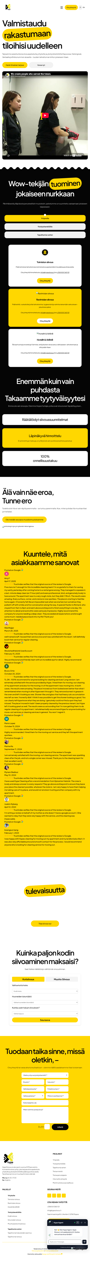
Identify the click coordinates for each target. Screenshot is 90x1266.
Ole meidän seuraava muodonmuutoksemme (24, 519)
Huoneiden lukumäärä (22, 996)
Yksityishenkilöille (45, 226)
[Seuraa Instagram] (54, 1196)
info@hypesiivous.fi (47, 272)
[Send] (84, 1242)
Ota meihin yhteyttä (60, 1179)
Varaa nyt (41, 65)
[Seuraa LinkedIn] (59, 1196)
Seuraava (45, 1020)
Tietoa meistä (57, 1171)
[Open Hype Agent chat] (79, 1255)
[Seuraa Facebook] (49, 1196)
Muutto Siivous (62, 979)
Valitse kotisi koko (20, 985)
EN (84, 7)
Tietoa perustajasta (60, 1175)
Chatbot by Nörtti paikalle (67, 1247)
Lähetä (60, 1127)
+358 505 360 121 (63, 272)
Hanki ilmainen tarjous (15, 65)
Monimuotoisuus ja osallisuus (63, 1183)
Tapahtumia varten (45, 235)
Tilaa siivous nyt (45, 923)
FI (80, 7)
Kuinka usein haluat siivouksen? (26, 1007)
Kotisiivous (28, 979)
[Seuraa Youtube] (64, 1196)
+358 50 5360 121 (53, 1207)
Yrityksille (45, 218)
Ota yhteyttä (71, 7)
